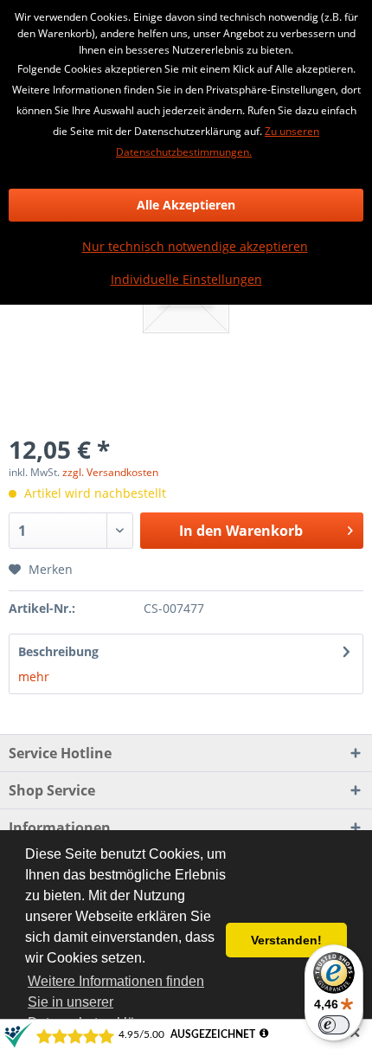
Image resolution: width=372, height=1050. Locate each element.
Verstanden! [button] (286, 940)
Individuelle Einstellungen (186, 279)
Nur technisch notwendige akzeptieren (195, 246)
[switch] (334, 1024)
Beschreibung (58, 651)
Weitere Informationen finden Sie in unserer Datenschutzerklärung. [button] (116, 1002)
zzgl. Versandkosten (110, 472)
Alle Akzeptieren (186, 204)
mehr (33, 676)
